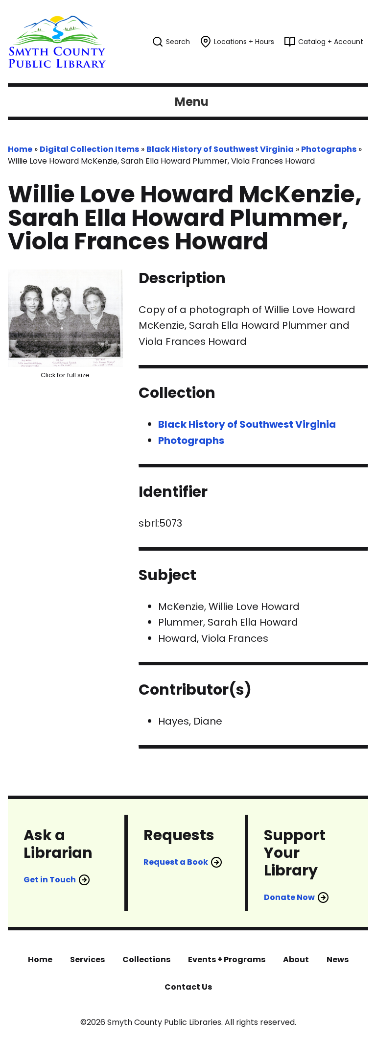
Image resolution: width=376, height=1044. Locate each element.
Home (20, 149)
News (338, 959)
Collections (146, 959)
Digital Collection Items (89, 149)
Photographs (328, 149)
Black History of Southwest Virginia (220, 149)
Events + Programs (226, 959)
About (296, 959)
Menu (192, 102)
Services (87, 959)
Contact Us (188, 987)
